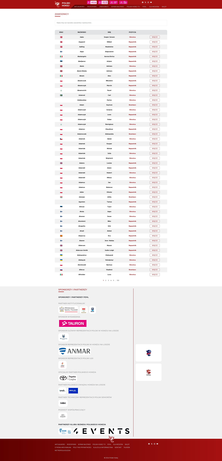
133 (118, 280)
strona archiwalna (63, 447)
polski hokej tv (133, 7)
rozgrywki (92, 7)
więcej (155, 37)
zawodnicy (103, 7)
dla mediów (154, 7)
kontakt (118, 447)
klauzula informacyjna (103, 447)
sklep (164, 7)
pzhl (144, 7)
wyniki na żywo (117, 7)
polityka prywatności (82, 447)
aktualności (79, 7)
